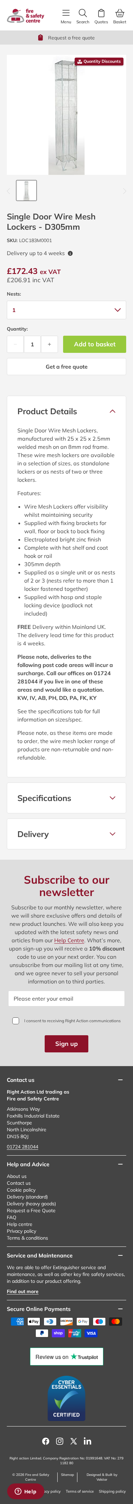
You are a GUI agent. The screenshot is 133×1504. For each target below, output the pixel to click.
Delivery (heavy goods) (31, 1204)
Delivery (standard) (27, 1197)
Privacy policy (21, 1231)
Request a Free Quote (31, 1210)
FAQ (11, 1217)
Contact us (19, 1183)
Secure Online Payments (39, 1308)
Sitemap (67, 1474)
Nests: (14, 294)
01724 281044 (22, 1147)
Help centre (19, 1224)
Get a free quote (67, 366)
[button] (66, 411)
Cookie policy (21, 1190)
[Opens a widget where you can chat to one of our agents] (25, 1492)
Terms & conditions (27, 1238)
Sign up (66, 1044)
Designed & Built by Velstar (102, 1477)
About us (17, 1176)
